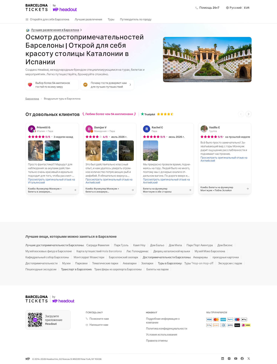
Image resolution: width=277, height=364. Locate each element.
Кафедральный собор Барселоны (47, 257)
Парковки (81, 263)
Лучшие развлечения (88, 19)
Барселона (32, 98)
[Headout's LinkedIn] (222, 358)
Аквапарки (129, 263)
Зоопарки (147, 263)
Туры (111, 19)
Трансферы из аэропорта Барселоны (118, 269)
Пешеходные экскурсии (40, 269)
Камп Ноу (139, 245)
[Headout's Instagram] (229, 358)
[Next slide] (249, 114)
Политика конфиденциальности (166, 328)
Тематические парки (105, 263)
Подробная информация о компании (163, 320)
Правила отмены (157, 340)
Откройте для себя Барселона (49, 19)
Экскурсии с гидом (230, 263)
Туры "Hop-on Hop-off (198, 263)
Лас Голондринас (137, 251)
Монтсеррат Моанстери (89, 257)
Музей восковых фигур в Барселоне (48, 251)
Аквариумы (200, 257)
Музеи (66, 263)
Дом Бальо (157, 245)
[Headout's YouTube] (235, 358)
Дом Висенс (225, 245)
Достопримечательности (41, 263)
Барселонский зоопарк (123, 257)
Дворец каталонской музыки (171, 251)
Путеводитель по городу (136, 19)
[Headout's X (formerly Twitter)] (248, 358)
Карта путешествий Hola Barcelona (99, 251)
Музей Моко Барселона (210, 251)
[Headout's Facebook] (242, 358)
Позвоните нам (99, 318)
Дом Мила (175, 245)
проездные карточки (226, 257)
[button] (35, 150)
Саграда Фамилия (97, 245)
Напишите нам (99, 324)
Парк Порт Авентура (200, 245)
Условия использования (161, 334)
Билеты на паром (157, 269)
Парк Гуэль (121, 245)
